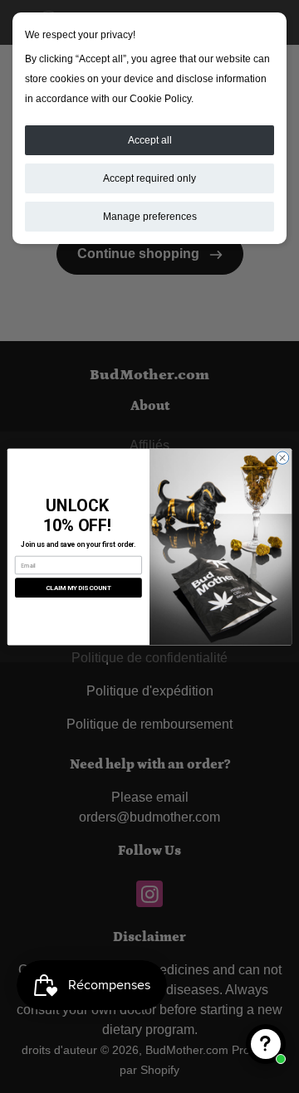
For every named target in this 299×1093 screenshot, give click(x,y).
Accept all (150, 140)
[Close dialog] (282, 457)
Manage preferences (150, 216)
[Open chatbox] (266, 1044)
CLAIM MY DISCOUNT (78, 587)
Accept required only (149, 178)
